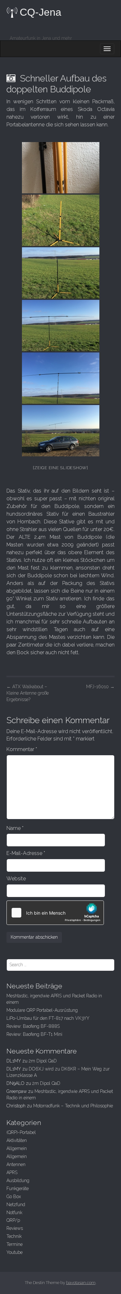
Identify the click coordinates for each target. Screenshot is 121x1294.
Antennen (15, 1164)
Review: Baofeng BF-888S (33, 1026)
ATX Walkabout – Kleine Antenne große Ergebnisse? (27, 693)
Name (15, 828)
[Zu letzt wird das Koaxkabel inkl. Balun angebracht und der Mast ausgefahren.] (60, 378)
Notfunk (14, 1212)
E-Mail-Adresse (25, 853)
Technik (14, 1236)
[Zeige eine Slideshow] (60, 467)
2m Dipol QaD (43, 1060)
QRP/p (13, 1220)
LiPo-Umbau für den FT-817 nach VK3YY (47, 1018)
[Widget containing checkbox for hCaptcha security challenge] (55, 913)
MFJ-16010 (100, 686)
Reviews (14, 1228)
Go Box (13, 1196)
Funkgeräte (17, 1188)
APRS (11, 1172)
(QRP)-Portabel (21, 1132)
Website (16, 878)
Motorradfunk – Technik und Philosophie (73, 1105)
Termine (14, 1244)
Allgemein (16, 1148)
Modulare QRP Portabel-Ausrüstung (42, 1010)
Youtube (14, 1252)
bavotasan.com (81, 1282)
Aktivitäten (16, 1140)
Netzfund (15, 1204)
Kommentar (21, 749)
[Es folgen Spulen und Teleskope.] (60, 325)
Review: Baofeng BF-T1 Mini (34, 1034)
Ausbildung (17, 1180)
